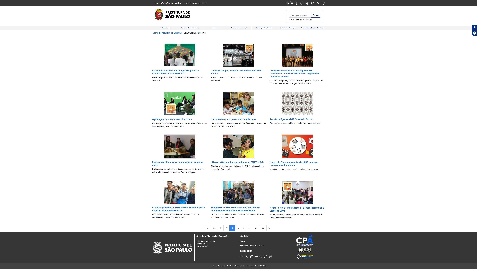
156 (243, 241)
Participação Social (264, 28)
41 (256, 228)
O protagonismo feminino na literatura (172, 119)
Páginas (299, 19)
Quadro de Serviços (288, 28)
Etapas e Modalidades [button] (190, 28)
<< (214, 228)
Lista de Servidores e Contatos (253, 246)
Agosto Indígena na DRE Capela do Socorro (292, 119)
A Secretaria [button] (165, 28)
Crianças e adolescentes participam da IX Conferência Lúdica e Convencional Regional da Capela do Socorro (294, 73)
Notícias (309, 19)
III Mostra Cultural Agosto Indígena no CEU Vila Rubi (237, 162)
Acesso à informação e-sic (163, 3)
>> (263, 228)
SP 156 (204, 3)
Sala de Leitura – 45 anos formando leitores (233, 119)
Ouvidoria (178, 3)
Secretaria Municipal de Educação (167, 33)
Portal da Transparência (191, 3)
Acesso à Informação (239, 28)
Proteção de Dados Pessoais (312, 28)
